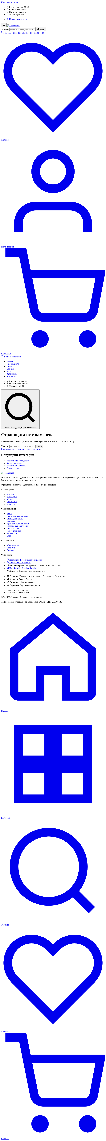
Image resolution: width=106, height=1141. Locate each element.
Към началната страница (13, 449)
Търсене (5, 29)
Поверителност (14, 531)
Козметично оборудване (18, 461)
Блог (9, 536)
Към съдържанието (10, 2)
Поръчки (11, 550)
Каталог (10, 494)
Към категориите (33, 449)
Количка (11, 504)
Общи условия (13, 528)
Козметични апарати (16, 465)
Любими (11, 548)
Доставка (11, 521)
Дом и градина (14, 468)
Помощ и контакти (18, 19)
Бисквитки (12, 533)
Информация (9, 509)
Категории (12, 496)
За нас (9, 513)
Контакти (7, 555)
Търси (39, 446)
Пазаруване (8, 489)
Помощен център (15, 518)
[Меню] (4, 25)
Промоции (12, 501)
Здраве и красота (14, 463)
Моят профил (13, 545)
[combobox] (22, 29)
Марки (10, 499)
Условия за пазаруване (17, 526)
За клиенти (8, 540)
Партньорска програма (17, 516)
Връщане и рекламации (18, 523)
